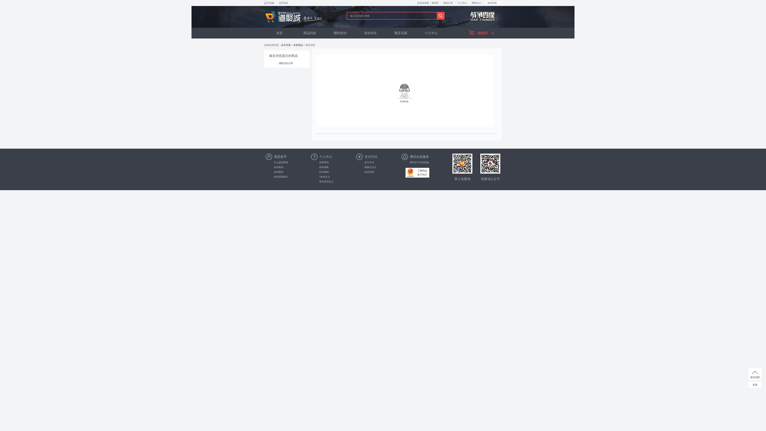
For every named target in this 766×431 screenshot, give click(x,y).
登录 (436, 3)
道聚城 (294, 16)
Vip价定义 (324, 176)
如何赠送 (278, 172)
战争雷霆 (286, 45)
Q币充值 (283, 3)
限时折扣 (340, 33)
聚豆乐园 (400, 33)
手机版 (270, 3)
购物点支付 (370, 167)
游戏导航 (492, 3)
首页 (279, 33)
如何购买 (278, 167)
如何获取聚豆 (281, 176)
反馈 (755, 384)
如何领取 (324, 167)
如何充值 (369, 172)
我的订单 (448, 3)
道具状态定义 (326, 181)
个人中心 (462, 3)
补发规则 (324, 172)
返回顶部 (755, 377)
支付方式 (369, 162)
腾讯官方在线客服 (419, 162)
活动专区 (370, 33)
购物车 (486, 33)
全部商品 (298, 45)
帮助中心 (476, 3)
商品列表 (309, 33)
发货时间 (324, 162)
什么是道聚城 (281, 162)
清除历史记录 (286, 63)
